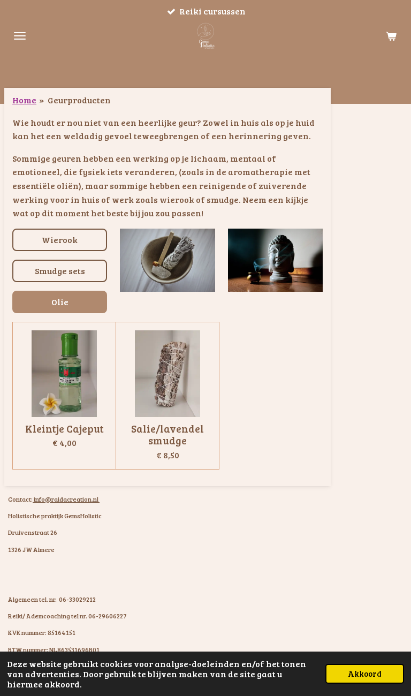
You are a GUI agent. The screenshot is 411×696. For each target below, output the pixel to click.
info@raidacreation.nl (66, 499)
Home (24, 99)
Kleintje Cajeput (64, 428)
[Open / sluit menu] (20, 35)
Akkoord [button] (365, 673)
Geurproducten (79, 99)
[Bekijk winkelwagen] (391, 35)
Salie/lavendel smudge (167, 434)
